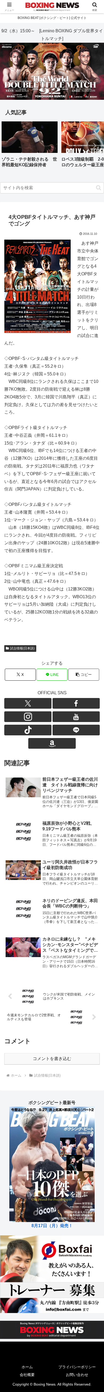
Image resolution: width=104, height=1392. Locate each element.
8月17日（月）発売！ (52, 1225)
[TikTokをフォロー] (27, 730)
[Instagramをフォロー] (27, 716)
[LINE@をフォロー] (76, 730)
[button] (94, 145)
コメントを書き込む (52, 1058)
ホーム (27, 1367)
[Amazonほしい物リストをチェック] (51, 743)
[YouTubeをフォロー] (76, 716)
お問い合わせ (77, 1375)
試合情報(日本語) (22, 648)
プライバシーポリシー (77, 1367)
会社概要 (27, 1375)
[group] (29, 146)
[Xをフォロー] (27, 703)
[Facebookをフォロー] (76, 703)
